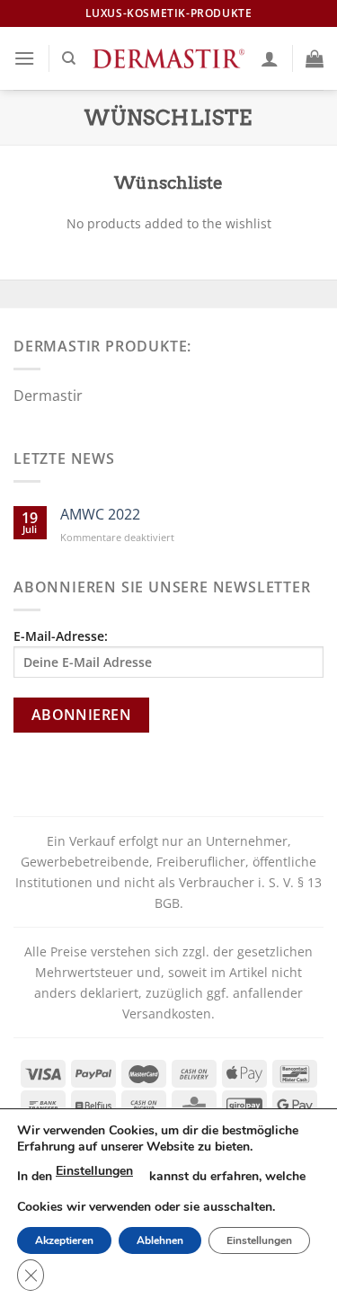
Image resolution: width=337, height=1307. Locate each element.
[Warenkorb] (315, 58)
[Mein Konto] (270, 58)
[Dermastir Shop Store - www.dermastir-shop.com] (168, 58)
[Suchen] (68, 58)
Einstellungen (94, 1170)
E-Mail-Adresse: (60, 636)
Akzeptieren (64, 1240)
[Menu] (24, 58)
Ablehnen (160, 1240)
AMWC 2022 (100, 514)
